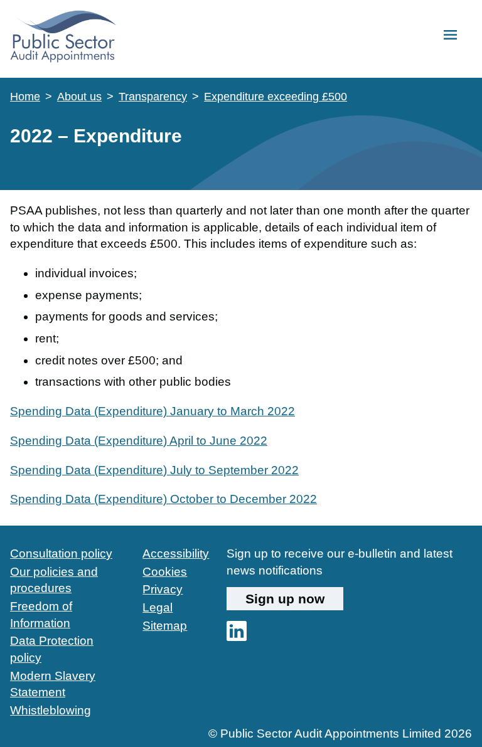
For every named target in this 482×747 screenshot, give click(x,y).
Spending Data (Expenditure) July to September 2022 (154, 470)
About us (79, 96)
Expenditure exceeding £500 (275, 96)
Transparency (153, 96)
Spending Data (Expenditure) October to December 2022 (163, 499)
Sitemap (164, 625)
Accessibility (175, 553)
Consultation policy (61, 553)
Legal (157, 607)
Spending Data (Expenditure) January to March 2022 (152, 411)
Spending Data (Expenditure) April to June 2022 (138, 440)
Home (25, 96)
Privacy (162, 589)
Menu (450, 35)
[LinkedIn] (237, 637)
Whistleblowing (50, 710)
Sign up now (284, 598)
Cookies (164, 571)
